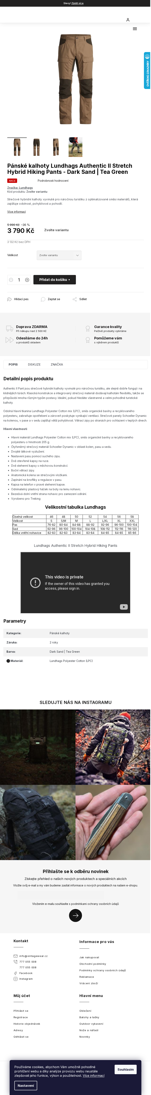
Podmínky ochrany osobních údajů (102, 970)
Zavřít (28, 294)
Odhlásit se (21, 1036)
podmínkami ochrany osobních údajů (95, 903)
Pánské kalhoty (60, 633)
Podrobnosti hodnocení (53, 180)
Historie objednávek (27, 1023)
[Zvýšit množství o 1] (27, 280)
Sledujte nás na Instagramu (76, 702)
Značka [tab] (57, 364)
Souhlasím (126, 1069)
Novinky (84, 1036)
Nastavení (26, 1086)
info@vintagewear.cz (33, 956)
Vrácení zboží (88, 983)
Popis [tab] (13, 364)
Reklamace (86, 976)
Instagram (26, 978)
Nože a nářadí (88, 1030)
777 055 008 (28, 961)
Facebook (26, 973)
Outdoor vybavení (91, 1023)
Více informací (93, 1076)
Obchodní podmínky (92, 963)
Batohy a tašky (89, 1017)
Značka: (20, 187)
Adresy (18, 1030)
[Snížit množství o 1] (11, 280)
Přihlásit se (77, 915)
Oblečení (85, 1010)
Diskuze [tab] (34, 364)
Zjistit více (77, 3)
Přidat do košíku (53, 280)
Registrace (21, 1017)
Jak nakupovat (89, 957)
